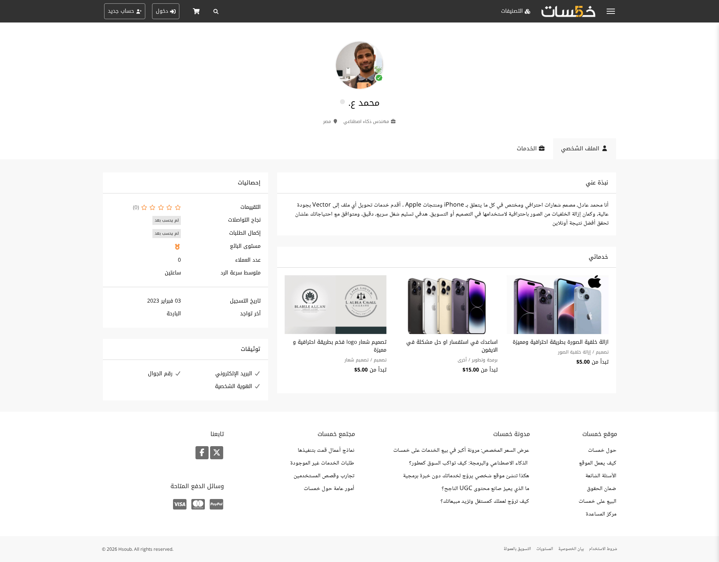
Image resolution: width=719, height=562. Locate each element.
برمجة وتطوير (485, 360)
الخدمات (528, 148)
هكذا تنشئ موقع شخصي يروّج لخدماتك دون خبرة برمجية (466, 476)
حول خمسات (602, 450)
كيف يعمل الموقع (597, 463)
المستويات (544, 549)
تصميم (602, 352)
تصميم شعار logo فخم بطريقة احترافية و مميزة (339, 346)
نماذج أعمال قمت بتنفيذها (326, 450)
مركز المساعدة (601, 514)
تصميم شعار (356, 360)
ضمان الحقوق (601, 488)
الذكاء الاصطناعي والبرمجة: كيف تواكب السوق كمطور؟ (469, 463)
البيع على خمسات (597, 501)
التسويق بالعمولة (517, 549)
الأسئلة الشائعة (600, 476)
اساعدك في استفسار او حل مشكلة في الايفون (452, 346)
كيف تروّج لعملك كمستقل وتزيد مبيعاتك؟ (484, 501)
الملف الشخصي (581, 148)
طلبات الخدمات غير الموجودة (322, 463)
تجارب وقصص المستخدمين (324, 476)
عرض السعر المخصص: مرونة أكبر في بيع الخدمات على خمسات (461, 450)
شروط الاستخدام (603, 549)
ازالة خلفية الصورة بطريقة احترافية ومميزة (561, 342)
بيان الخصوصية (571, 549)
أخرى (462, 360)
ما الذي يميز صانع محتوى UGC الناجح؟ (485, 488)
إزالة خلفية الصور (574, 352)
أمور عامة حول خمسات (329, 488)
